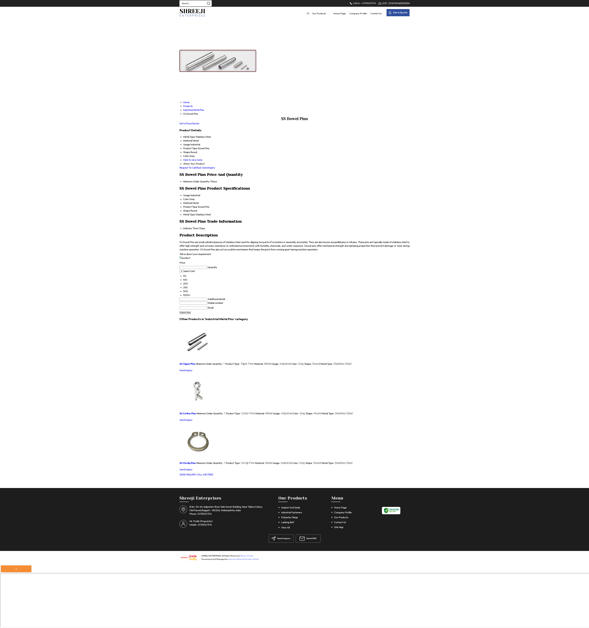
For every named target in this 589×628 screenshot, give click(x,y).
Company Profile (358, 13)
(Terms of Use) (246, 555)
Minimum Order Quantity (196, 181)
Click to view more (192, 159)
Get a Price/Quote (189, 123)
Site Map (338, 527)
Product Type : (239, 363)
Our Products (319, 13)
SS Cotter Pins (187, 413)
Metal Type (189, 214)
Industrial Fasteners (291, 512)
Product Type (190, 206)
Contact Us (376, 13)
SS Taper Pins (187, 363)
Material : (262, 363)
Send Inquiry (208, 167)
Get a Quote (400, 12)
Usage (186, 195)
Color (186, 199)
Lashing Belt (287, 522)
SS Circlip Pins (187, 463)
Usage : (281, 363)
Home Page (339, 13)
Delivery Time (190, 228)
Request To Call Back (190, 167)
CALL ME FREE (204, 474)
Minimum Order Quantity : (210, 363)
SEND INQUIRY (187, 474)
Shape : (312, 363)
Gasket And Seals (290, 507)
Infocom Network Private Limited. (243, 559)
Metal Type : (335, 363)
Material (187, 202)
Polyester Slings (289, 517)
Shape (186, 210)
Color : (297, 363)
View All (285, 527)
